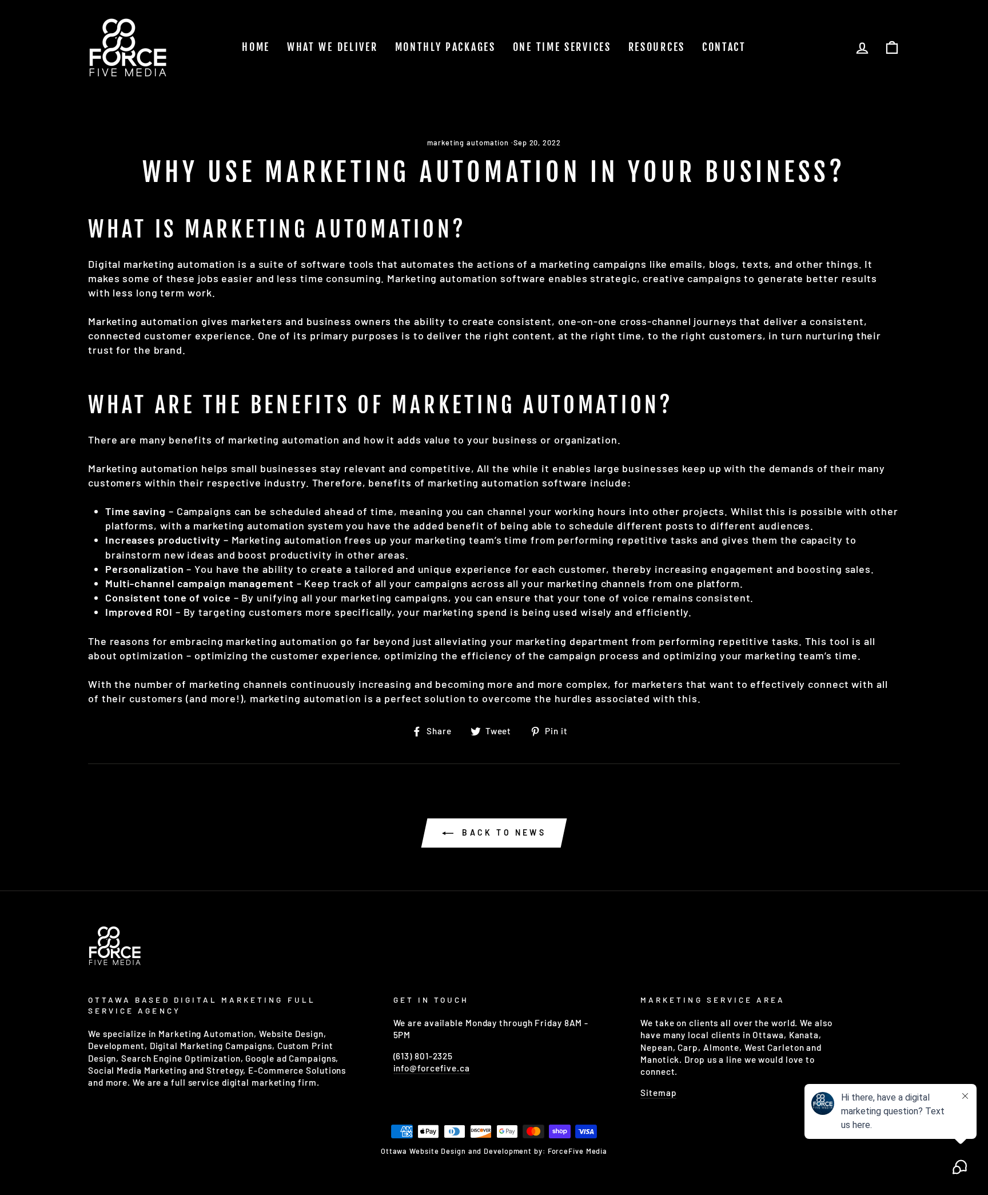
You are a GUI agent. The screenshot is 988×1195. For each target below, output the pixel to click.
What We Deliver (332, 47)
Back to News (502, 832)
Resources (656, 47)
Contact (724, 47)
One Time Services (562, 47)
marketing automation (468, 142)
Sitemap (658, 1092)
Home (256, 47)
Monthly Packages (445, 47)
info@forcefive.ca (431, 1068)
